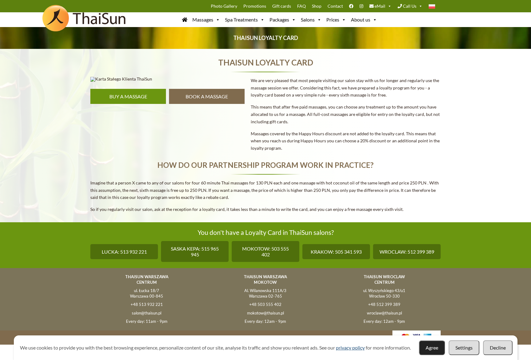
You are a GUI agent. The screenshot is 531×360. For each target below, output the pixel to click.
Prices (332, 19)
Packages (279, 19)
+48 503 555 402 (265, 304)
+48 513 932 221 (147, 304)
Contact (335, 6)
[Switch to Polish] (433, 6)
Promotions (254, 6)
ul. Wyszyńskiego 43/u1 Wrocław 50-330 (384, 293)
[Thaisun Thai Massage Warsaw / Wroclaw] (184, 19)
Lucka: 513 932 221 (124, 252)
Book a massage (207, 96)
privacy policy (350, 347)
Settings (464, 347)
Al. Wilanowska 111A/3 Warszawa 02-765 (265, 293)
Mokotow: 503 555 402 (265, 251)
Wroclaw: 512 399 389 (407, 252)
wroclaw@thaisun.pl (384, 313)
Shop (316, 6)
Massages (202, 19)
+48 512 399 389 (384, 304)
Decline (498, 347)
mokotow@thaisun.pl (265, 313)
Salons (308, 19)
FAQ (301, 6)
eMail (379, 6)
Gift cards (281, 6)
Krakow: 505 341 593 (336, 252)
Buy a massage (128, 96)
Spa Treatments (241, 19)
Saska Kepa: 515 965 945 (195, 251)
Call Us (409, 6)
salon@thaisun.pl (146, 313)
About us (360, 19)
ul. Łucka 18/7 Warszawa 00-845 (146, 293)
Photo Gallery (224, 6)
